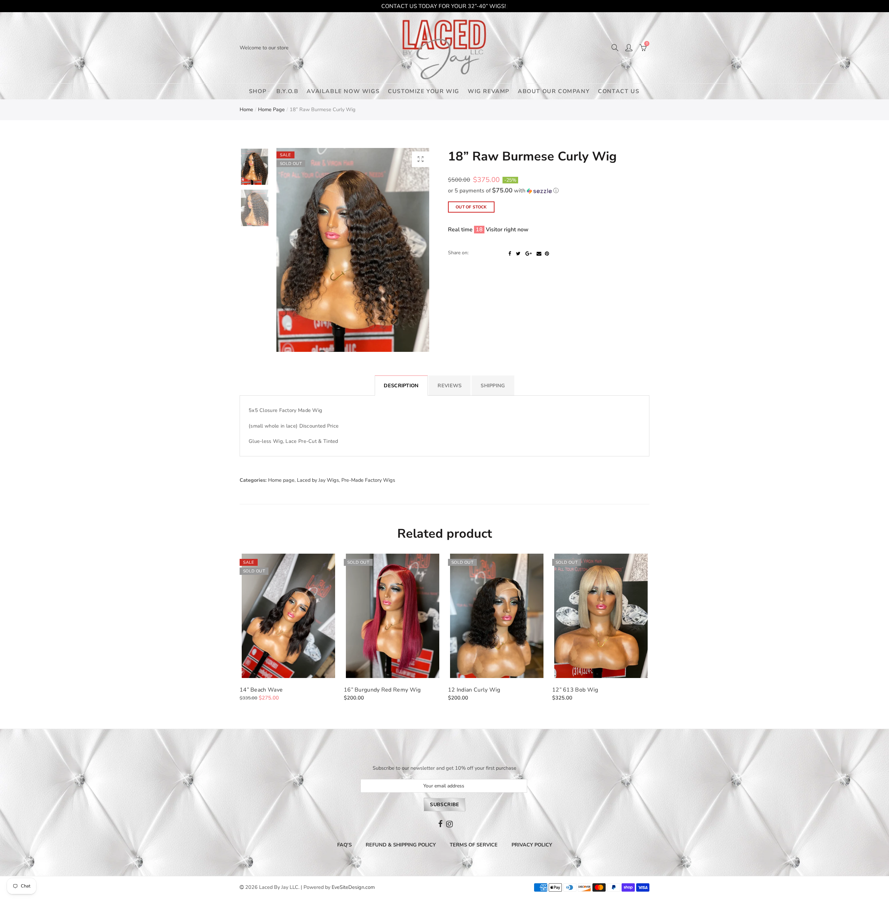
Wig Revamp (488, 91)
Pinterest (547, 253)
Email (539, 253)
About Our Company (554, 91)
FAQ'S (344, 844)
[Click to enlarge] (420, 159)
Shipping (493, 385)
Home (246, 109)
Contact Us (618, 91)
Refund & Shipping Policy (401, 844)
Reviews (450, 385)
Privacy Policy (532, 844)
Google (528, 253)
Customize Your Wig (423, 91)
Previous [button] (291, 250)
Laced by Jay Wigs (318, 480)
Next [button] (414, 250)
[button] (548, 191)
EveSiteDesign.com (353, 887)
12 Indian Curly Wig (474, 690)
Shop (257, 91)
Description (401, 385)
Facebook (509, 253)
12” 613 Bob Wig (575, 690)
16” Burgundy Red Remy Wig (382, 690)
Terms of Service (474, 844)
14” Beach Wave (261, 690)
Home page (271, 109)
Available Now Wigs (343, 91)
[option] (353, 250)
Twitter (518, 253)
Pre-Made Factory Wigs (368, 480)
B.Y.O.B (287, 91)
